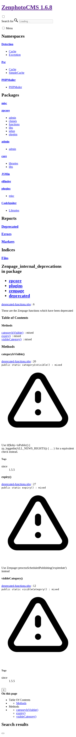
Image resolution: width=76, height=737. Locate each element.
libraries (13, 163)
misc (4, 103)
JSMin (5, 174)
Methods (21, 703)
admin (12, 117)
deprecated (19, 295)
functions (14, 124)
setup (12, 131)
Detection (7, 44)
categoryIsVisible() (12, 332)
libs (11, 127)
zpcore (5, 110)
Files (4, 258)
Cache (12, 51)
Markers (7, 242)
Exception (15, 54)
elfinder (6, 181)
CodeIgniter (9, 203)
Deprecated (9, 227)
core (4, 156)
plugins (13, 134)
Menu (9, 28)
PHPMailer (8, 79)
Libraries (14, 210)
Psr (3, 62)
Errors (6, 234)
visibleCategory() (11, 339)
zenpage (16, 290)
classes (13, 121)
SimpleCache (16, 72)
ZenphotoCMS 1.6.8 (26, 7)
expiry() (6, 336)
